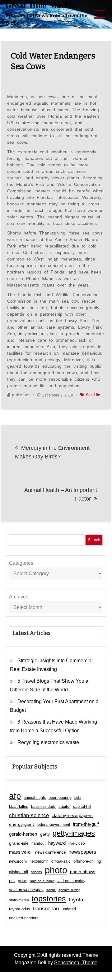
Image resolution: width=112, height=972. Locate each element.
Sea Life (93, 395)
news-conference (50, 852)
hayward (57, 843)
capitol (64, 806)
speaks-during (69, 890)
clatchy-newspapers (72, 815)
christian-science (29, 815)
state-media (19, 900)
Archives (18, 596)
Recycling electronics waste (48, 742)
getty (45, 834)
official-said (61, 861)
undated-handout (23, 918)
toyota (76, 899)
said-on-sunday (42, 881)
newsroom (18, 861)
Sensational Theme (75, 962)
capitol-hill (82, 806)
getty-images (74, 833)
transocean (46, 909)
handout (38, 843)
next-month (39, 861)
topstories (49, 898)
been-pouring (60, 797)
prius (22, 880)
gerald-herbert (23, 834)
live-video (76, 843)
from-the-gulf (86, 824)
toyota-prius (19, 909)
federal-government (53, 824)
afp (15, 796)
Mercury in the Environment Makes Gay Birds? (52, 452)
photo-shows (82, 871)
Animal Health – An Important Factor (60, 494)
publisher (21, 394)
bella (77, 797)
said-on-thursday (71, 881)
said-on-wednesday (26, 889)
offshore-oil (18, 872)
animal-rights (35, 797)
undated (69, 909)
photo (56, 870)
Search (94, 540)
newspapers (82, 852)
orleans (36, 872)
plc (12, 880)
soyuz (51, 890)
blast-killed (18, 806)
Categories (21, 563)
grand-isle (19, 843)
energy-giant (21, 824)
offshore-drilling (87, 861)
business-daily (43, 806)
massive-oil (20, 852)
